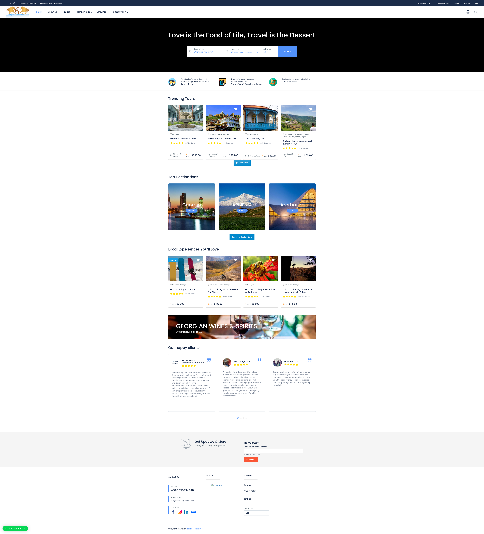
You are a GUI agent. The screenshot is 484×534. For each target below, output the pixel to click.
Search (287, 51)
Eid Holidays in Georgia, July (222, 138)
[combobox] (256, 512)
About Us (52, 12)
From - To (234, 49)
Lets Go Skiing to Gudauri (183, 289)
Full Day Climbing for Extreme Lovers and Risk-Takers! (297, 291)
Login (457, 3)
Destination (199, 49)
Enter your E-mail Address (255, 447)
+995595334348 (443, 3)
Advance (267, 49)
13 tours (191, 210)
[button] (238, 418)
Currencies (248, 508)
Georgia (191, 205)
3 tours (242, 210)
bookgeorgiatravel (195, 529)
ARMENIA (242, 205)
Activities (101, 12)
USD (476, 3)
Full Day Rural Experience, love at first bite (260, 291)
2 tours (292, 210)
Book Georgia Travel (28, 3)
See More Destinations (242, 237)
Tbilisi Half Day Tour (255, 138)
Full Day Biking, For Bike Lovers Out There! (223, 291)
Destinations (83, 12)
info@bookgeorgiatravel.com (51, 3)
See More (244, 163)
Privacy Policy (250, 491)
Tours (67, 12)
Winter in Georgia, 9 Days (183, 138)
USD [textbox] (247, 513)
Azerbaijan (292, 205)
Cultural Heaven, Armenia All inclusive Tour (297, 142)
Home (38, 12)
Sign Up (467, 3)
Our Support (119, 12)
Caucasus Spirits (425, 3)
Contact (248, 485)
